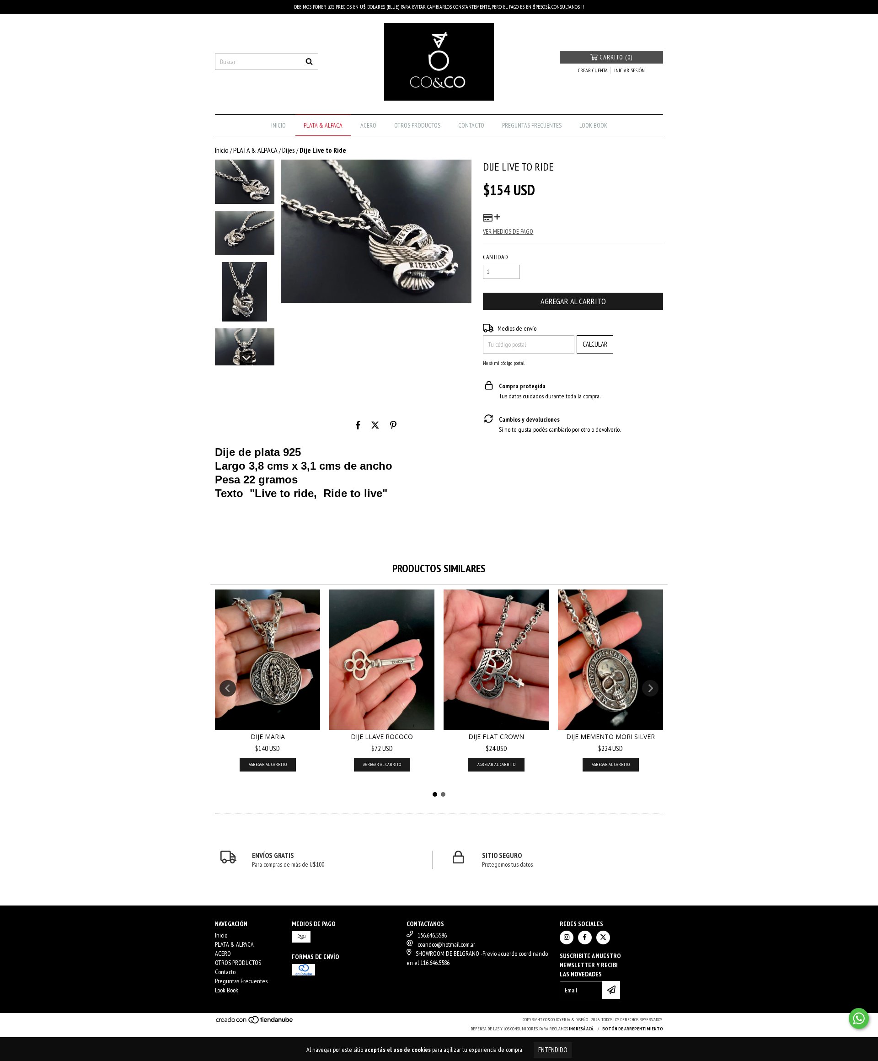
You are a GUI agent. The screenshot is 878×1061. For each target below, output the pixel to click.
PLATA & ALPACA (323, 125)
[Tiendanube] (255, 1022)
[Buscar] (309, 62)
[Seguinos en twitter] (603, 937)
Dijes (288, 150)
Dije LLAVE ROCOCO (382, 736)
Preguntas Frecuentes (532, 125)
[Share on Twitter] (375, 424)
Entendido (552, 1049)
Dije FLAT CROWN (496, 736)
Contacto (471, 125)
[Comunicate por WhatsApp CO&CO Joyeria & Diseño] (859, 1018)
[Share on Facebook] (358, 424)
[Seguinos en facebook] (585, 937)
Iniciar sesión (629, 70)
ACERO (368, 125)
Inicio (278, 125)
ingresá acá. (581, 1029)
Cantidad (495, 257)
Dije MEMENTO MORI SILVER (610, 736)
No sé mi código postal (504, 362)
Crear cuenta (593, 70)
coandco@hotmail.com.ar (446, 944)
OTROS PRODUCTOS (417, 125)
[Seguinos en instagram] (566, 937)
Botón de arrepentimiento (632, 1029)
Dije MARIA (268, 736)
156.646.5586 (432, 935)
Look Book (593, 125)
